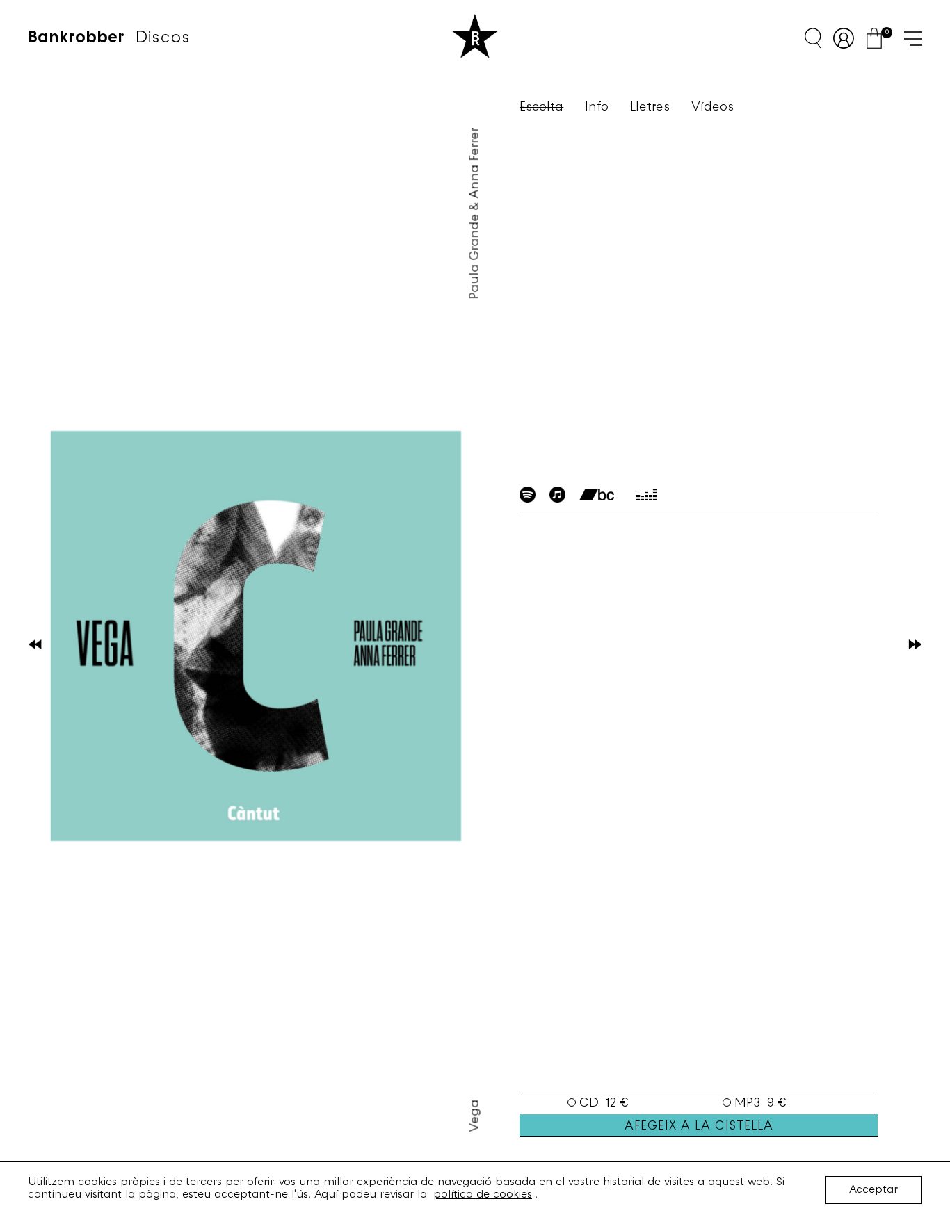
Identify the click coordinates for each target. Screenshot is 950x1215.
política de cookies (482, 1194)
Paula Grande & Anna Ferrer (475, 214)
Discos (163, 38)
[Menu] (908, 37)
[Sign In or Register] (848, 38)
